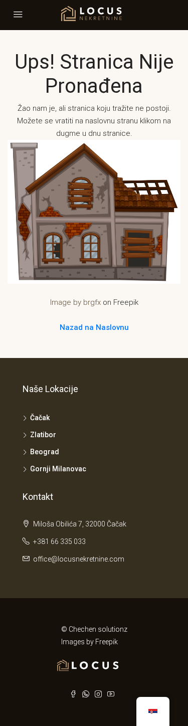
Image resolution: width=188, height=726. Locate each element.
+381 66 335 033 (59, 541)
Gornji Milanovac (58, 469)
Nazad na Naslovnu (94, 327)
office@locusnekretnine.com (78, 559)
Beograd (44, 452)
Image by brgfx (75, 302)
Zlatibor (43, 435)
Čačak (40, 418)
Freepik (106, 642)
